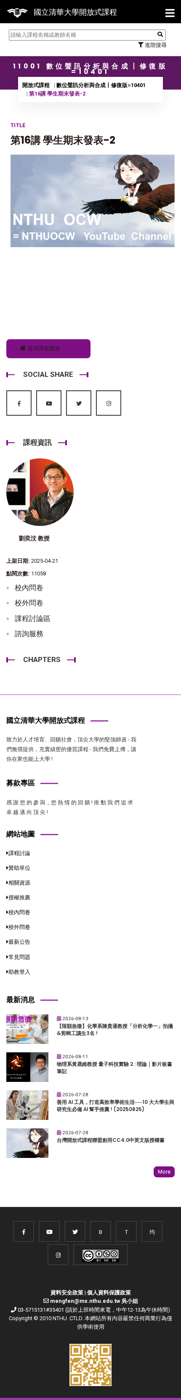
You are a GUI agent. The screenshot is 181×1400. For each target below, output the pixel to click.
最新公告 (19, 942)
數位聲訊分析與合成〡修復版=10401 (101, 85)
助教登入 (19, 972)
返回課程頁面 (43, 348)
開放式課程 (36, 85)
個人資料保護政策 (109, 1292)
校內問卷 (29, 587)
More (164, 1171)
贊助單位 (19, 868)
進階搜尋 (155, 45)
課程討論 (19, 853)
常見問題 (19, 957)
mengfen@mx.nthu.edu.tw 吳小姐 (94, 1301)
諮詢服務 (29, 633)
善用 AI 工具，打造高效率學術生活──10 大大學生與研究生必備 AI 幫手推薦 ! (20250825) (115, 1106)
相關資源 (19, 883)
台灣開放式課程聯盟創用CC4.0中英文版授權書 (111, 1140)
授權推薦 (19, 897)
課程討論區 (33, 618)
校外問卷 (29, 603)
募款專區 (20, 783)
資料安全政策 (67, 1292)
